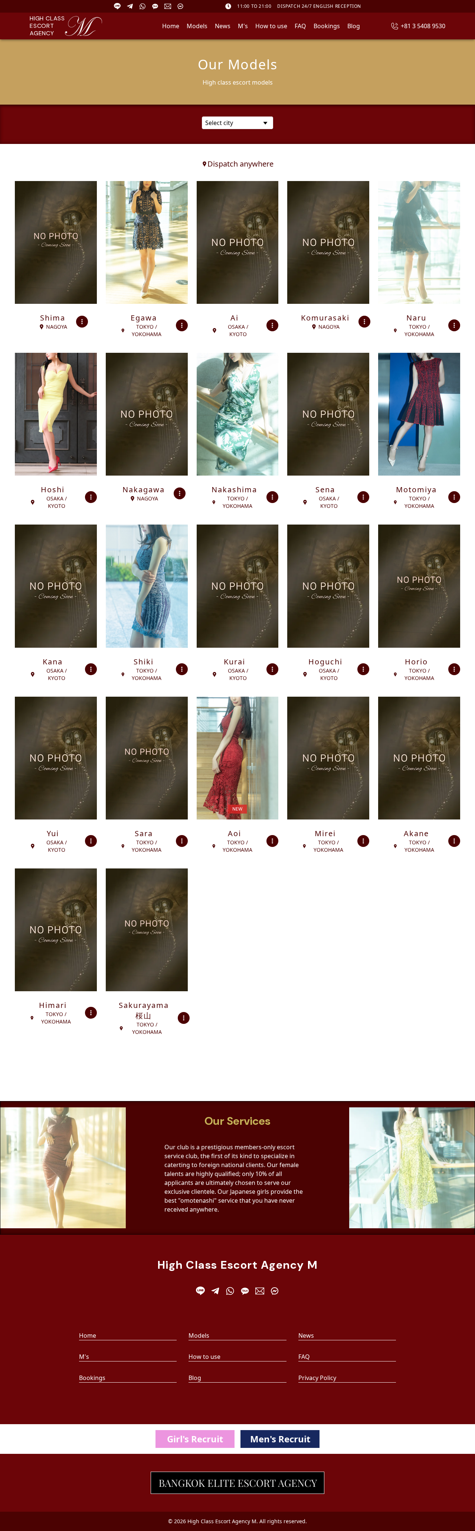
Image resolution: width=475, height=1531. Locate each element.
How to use (271, 26)
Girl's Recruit (195, 1439)
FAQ (300, 26)
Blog (353, 26)
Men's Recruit (280, 1439)
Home (170, 26)
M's (243, 26)
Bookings (327, 26)
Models (197, 26)
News (222, 26)
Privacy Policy (317, 1378)
